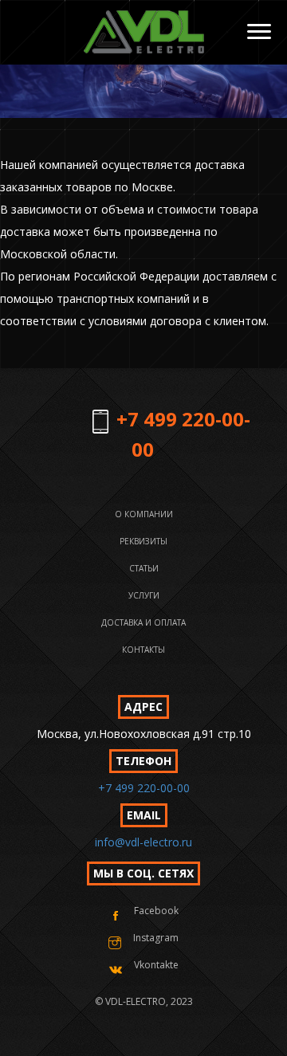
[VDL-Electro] (143, 32)
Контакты (143, 649)
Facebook (156, 910)
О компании (144, 514)
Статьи (144, 568)
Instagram (156, 937)
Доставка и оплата (143, 622)
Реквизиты (143, 541)
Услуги (143, 595)
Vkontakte (156, 965)
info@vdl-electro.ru (143, 842)
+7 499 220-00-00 (144, 787)
